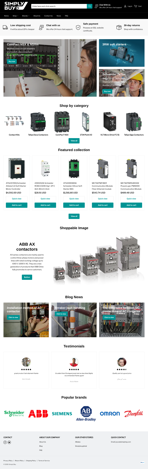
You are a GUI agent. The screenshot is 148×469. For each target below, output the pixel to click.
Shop (15, 16)
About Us (36, 16)
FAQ (66, 16)
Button (27, 277)
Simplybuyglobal (81, 446)
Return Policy (19, 460)
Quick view (16, 199)
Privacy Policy (8, 460)
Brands (25, 16)
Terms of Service (44, 460)
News (59, 16)
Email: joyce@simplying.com (121, 442)
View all (74, 141)
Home (6, 16)
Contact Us (48, 16)
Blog (41, 446)
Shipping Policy (31, 460)
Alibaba (77, 442)
